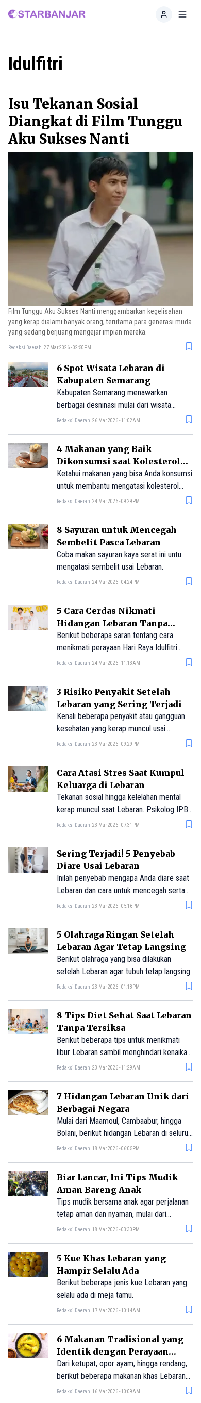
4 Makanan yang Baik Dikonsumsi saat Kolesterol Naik (118, 461)
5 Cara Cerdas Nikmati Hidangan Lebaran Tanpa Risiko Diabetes (112, 623)
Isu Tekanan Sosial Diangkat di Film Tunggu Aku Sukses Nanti (95, 121)
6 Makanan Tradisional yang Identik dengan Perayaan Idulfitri (120, 1351)
